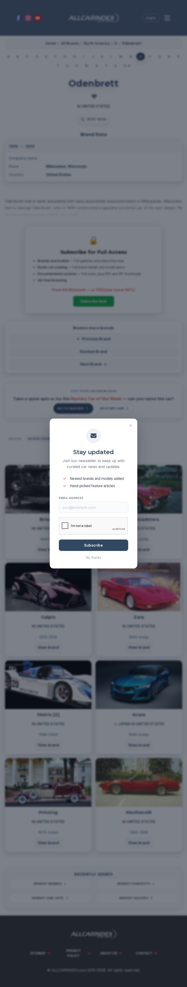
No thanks (93, 557)
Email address (71, 498)
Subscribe (93, 545)
